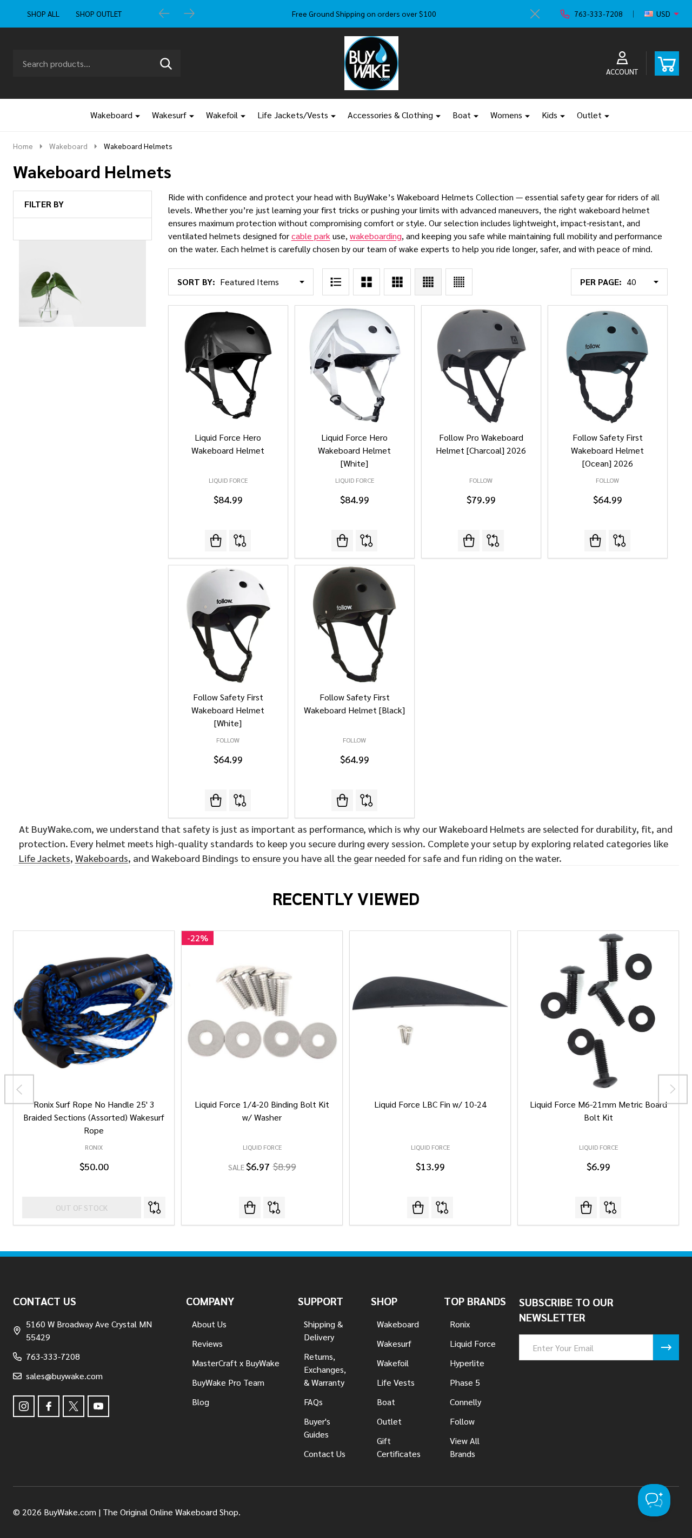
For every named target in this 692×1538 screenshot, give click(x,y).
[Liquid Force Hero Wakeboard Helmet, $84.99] (228, 365)
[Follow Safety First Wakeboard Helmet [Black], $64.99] (354, 624)
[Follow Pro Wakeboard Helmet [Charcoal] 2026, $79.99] (481, 365)
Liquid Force (262, 1147)
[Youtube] (98, 1406)
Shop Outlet (99, 13)
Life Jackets (44, 858)
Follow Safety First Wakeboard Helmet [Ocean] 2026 (607, 450)
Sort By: (196, 281)
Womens (506, 114)
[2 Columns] (366, 281)
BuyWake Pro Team (228, 1382)
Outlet (589, 114)
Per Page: (601, 281)
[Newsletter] (666, 1347)
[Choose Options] (418, 1207)
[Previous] (164, 14)
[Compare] (240, 540)
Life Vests (396, 1382)
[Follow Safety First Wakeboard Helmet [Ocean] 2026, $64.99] (607, 365)
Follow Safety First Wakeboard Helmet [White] (227, 709)
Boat (462, 114)
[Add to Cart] (250, 1207)
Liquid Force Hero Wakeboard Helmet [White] (354, 450)
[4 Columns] (428, 281)
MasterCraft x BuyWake (236, 1362)
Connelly (465, 1401)
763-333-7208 (53, 1356)
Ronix (94, 1147)
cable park (310, 235)
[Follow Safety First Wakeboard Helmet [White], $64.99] (228, 624)
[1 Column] (335, 281)
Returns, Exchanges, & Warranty (325, 1369)
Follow (462, 1421)
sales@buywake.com (64, 1375)
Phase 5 (465, 1382)
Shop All (43, 13)
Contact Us (324, 1453)
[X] (73, 1406)
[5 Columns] (459, 281)
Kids (549, 114)
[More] (133, 115)
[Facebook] (49, 1406)
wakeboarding (376, 235)
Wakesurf (169, 114)
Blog (200, 1401)
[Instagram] (24, 1406)
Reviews (207, 1343)
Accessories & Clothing (390, 114)
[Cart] (667, 63)
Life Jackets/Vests (292, 114)
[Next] (189, 14)
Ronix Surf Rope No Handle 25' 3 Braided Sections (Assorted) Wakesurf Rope (93, 1117)
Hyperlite (467, 1362)
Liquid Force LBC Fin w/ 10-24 (430, 1104)
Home (23, 146)
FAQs (313, 1401)
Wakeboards (101, 858)
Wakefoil (222, 114)
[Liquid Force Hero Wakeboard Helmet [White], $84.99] (354, 365)
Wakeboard (111, 114)
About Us (209, 1324)
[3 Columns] (397, 281)
